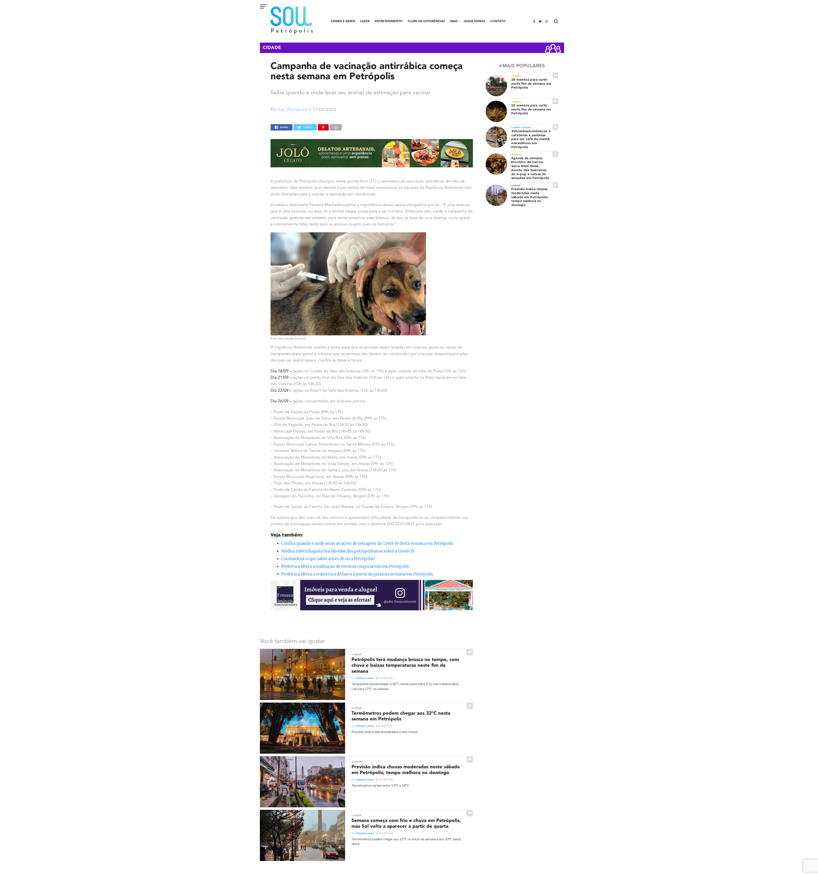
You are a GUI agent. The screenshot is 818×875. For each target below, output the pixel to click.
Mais (454, 21)
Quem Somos (474, 21)
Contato (497, 21)
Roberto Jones (365, 678)
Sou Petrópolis (293, 110)
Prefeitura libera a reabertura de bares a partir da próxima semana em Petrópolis (357, 574)
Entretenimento (389, 21)
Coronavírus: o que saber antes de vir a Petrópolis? (328, 558)
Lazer (365, 21)
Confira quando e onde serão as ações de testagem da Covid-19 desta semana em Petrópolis (367, 543)
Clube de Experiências (426, 21)
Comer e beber (343, 21)
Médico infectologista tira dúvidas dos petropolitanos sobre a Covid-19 (347, 551)
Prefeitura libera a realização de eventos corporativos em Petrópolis (345, 566)
